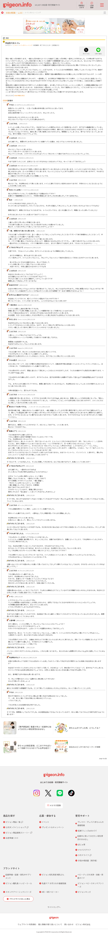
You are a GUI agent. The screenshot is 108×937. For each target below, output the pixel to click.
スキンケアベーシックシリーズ (18, 892)
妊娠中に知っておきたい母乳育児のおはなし (90, 838)
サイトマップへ (54, 907)
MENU (105, 13)
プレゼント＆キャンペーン (53, 827)
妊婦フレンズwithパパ (87, 830)
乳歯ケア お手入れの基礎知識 (54, 883)
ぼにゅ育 (81, 844)
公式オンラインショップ (16, 827)
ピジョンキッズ (84, 892)
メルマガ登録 (55, 805)
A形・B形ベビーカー (50, 892)
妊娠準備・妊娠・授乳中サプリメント (18, 876)
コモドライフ (83, 855)
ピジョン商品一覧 (13, 822)
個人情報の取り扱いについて (50, 924)
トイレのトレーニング (25, 45)
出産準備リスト (12, 838)
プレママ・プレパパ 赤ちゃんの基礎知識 (90, 824)
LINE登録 (92, 6)
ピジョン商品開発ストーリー (18, 832)
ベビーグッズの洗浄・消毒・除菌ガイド (90, 876)
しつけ (20, 12)
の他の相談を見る (19, 95)
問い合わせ (68, 924)
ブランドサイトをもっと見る (19, 899)
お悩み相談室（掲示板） (88, 860)
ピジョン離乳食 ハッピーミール (19, 883)
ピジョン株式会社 (83, 924)
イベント (45, 822)
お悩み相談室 (10, 12)
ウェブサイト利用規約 (27, 924)
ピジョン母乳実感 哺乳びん (53, 874)
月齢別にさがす (81, 6)
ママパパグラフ (84, 849)
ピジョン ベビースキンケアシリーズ (91, 885)
